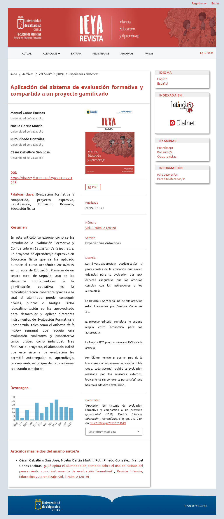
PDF (94, 187)
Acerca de (50, 53)
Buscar (208, 53)
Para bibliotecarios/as (171, 178)
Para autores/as (167, 174)
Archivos (127, 53)
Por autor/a (164, 152)
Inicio (13, 73)
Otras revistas (166, 156)
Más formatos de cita (102, 432)
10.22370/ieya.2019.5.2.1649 (108, 423)
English (162, 79)
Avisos (149, 53)
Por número (165, 148)
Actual (27, 53)
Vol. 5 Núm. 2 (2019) (51, 73)
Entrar (76, 53)
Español (162, 83)
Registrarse (101, 53)
